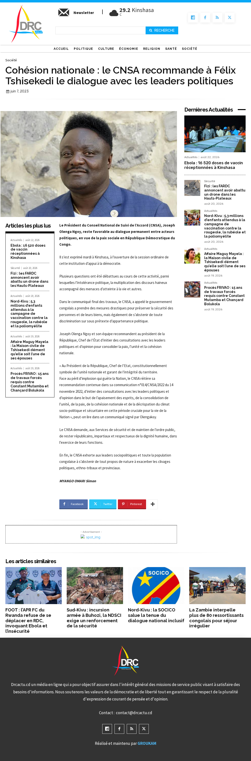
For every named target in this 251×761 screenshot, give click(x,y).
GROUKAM (147, 743)
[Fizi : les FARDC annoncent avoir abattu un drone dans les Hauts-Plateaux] (192, 188)
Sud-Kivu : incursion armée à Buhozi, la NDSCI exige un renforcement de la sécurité (94, 617)
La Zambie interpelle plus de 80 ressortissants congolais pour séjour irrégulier (216, 617)
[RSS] (217, 18)
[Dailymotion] (193, 18)
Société (11, 60)
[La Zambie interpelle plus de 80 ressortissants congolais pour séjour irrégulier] (217, 585)
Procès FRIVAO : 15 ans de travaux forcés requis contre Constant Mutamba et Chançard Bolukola (30, 382)
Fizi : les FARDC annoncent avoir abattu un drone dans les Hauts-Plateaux (29, 279)
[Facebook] (205, 18)
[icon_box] (76, 14)
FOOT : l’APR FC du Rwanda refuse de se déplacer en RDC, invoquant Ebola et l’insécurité (28, 620)
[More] (153, 504)
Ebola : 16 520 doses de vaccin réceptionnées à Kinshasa (28, 251)
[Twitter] (230, 18)
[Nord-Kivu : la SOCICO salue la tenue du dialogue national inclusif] (156, 585)
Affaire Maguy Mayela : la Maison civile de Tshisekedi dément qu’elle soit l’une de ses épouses (29, 350)
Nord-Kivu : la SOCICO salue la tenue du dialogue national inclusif (156, 615)
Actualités (16, 240)
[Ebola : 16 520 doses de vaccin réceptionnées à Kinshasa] (215, 133)
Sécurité (15, 268)
